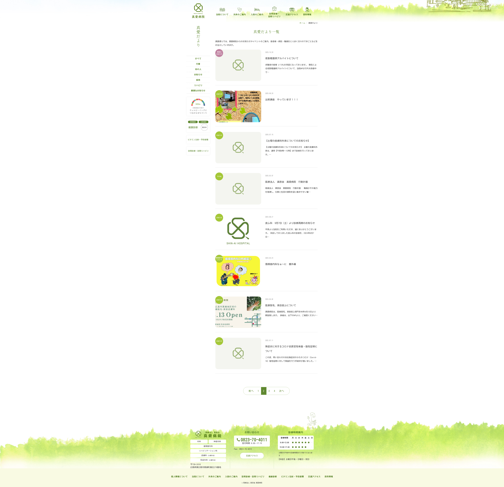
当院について (222, 14)
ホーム (302, 23)
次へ (281, 391)
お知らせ (198, 75)
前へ (251, 391)
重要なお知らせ (198, 91)
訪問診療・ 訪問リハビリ (274, 15)
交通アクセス (292, 14)
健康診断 (273, 477)
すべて (198, 59)
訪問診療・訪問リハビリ (253, 477)
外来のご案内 (239, 14)
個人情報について (179, 477)
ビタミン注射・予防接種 (292, 477)
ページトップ (311, 428)
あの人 (198, 69)
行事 (198, 64)
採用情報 (307, 14)
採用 (198, 80)
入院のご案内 (257, 14)
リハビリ (198, 85)
